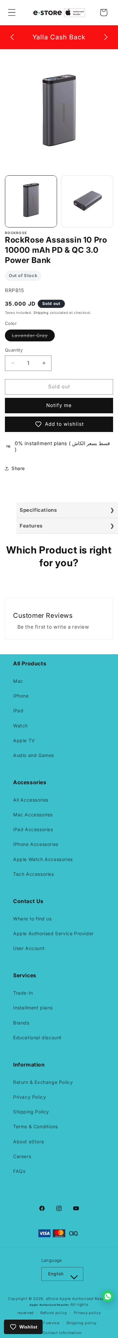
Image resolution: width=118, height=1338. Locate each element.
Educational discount (37, 1037)
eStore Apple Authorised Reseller (78, 1298)
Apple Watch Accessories (43, 859)
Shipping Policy (31, 1111)
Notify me (59, 405)
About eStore (28, 1141)
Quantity (14, 350)
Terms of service (44, 1323)
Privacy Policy (29, 1097)
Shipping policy (81, 1323)
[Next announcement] (106, 37)
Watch (20, 725)
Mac (18, 681)
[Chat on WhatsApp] (107, 1296)
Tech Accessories (33, 874)
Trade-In (23, 993)
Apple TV (24, 740)
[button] (12, 12)
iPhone (21, 696)
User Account (29, 948)
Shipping (41, 312)
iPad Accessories (33, 829)
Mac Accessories (33, 814)
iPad (18, 710)
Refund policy (53, 1312)
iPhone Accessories (35, 844)
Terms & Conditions (35, 1126)
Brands (21, 1022)
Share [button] (18, 468)
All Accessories (31, 800)
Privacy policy (87, 1312)
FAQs (19, 1171)
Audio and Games (33, 755)
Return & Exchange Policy (43, 1082)
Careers (22, 1156)
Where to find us (32, 918)
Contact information (62, 1332)
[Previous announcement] (12, 37)
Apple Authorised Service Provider (53, 933)
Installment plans (32, 1007)
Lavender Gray (33, 336)
